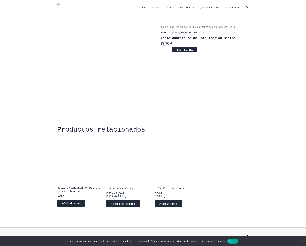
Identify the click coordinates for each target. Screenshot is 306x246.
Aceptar (233, 241)
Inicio (143, 7)
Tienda (155, 7)
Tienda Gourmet (170, 32)
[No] (302, 241)
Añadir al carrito (184, 49)
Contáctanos (232, 7)
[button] (247, 8)
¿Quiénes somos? (210, 7)
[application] (160, 7)
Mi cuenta (185, 7)
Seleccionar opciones (123, 203)
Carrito (171, 7)
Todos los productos (179, 26)
